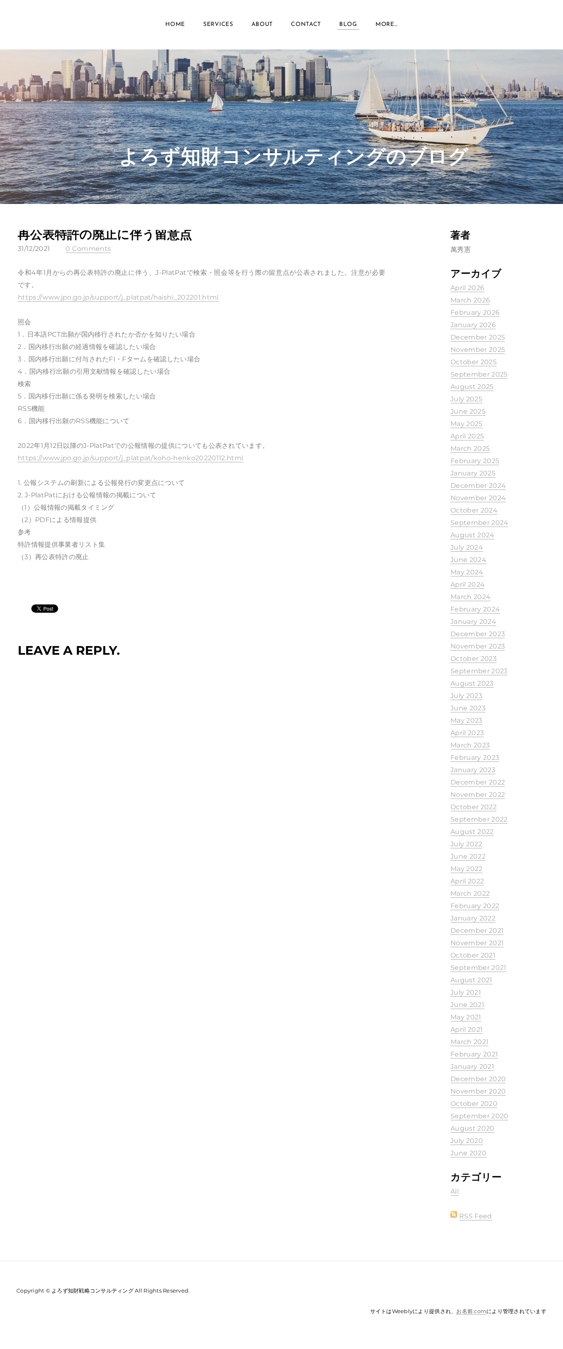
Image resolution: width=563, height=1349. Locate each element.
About (262, 24)
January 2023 (472, 770)
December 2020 (478, 1079)
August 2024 (472, 535)
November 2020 (478, 1091)
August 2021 (471, 980)
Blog (348, 24)
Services (218, 24)
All (454, 1191)
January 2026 (473, 325)
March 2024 (470, 597)
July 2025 (466, 399)
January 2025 (472, 473)
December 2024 (478, 485)
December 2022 (477, 782)
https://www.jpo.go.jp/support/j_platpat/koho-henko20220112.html (130, 458)
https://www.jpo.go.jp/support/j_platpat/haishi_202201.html (118, 297)
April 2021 (466, 1029)
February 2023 (474, 757)
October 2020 (473, 1104)
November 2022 (477, 795)
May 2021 (465, 1017)
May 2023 (466, 720)
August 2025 (472, 387)
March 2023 (470, 745)
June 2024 (468, 560)
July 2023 (466, 696)
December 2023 (477, 634)
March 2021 (469, 1042)
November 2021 (477, 943)
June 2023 (468, 708)
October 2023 (473, 659)
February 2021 (474, 1054)
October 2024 (473, 510)
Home (175, 24)
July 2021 (465, 992)
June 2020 (468, 1153)
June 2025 (468, 411)
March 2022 (470, 893)
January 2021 (472, 1066)
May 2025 (466, 424)
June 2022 (468, 856)
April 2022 (467, 881)
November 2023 (477, 646)
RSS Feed (475, 1216)
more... (386, 24)
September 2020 (479, 1116)
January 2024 (473, 621)
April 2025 (467, 436)
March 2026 (470, 300)
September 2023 (478, 671)
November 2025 (477, 350)
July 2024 (466, 547)
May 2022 (466, 869)
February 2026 (475, 312)
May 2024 (466, 572)
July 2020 (466, 1141)
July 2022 (466, 844)
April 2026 (467, 288)
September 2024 (479, 523)
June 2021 (467, 1005)
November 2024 (478, 498)
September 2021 (478, 968)
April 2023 (467, 733)
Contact (306, 24)
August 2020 (472, 1128)
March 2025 (470, 448)
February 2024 (475, 609)
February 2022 (474, 906)
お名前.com (471, 1311)
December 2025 (477, 337)
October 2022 (473, 807)
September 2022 (478, 819)
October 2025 (473, 362)
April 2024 (467, 584)
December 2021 (477, 930)
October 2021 (472, 955)
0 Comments (88, 249)
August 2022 (472, 832)
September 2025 (478, 374)
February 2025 (474, 461)
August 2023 (472, 683)
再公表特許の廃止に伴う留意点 (105, 234)
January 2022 (472, 918)
